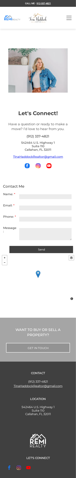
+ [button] (4, 257)
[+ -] (38, 278)
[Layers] (71, 257)
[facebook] (27, 166)
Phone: (8, 216)
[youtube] (48, 166)
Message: (9, 229)
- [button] (4, 262)
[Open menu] (69, 17)
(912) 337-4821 (38, 381)
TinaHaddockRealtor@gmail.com (38, 156)
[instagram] (38, 166)
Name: (8, 194)
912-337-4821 (44, 3)
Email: (7, 205)
